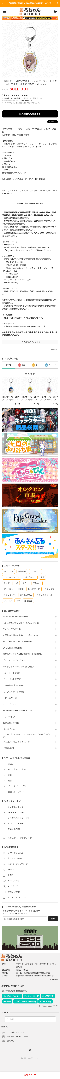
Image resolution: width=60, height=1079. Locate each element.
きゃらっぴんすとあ (12, 629)
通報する (54, 349)
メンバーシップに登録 (12, 98)
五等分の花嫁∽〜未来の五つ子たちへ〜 (21, 635)
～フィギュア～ (10, 717)
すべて (8, 365)
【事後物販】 (9, 748)
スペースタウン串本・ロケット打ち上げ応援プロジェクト (27, 735)
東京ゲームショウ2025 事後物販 (18, 641)
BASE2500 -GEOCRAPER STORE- (18, 710)
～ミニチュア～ (10, 704)
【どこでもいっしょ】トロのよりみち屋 (22, 623)
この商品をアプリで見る (30, 342)
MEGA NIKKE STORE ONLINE (15, 616)
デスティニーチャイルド (14, 660)
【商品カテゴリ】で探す (14, 685)
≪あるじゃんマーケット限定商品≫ (19, 667)
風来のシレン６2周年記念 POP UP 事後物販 (22, 654)
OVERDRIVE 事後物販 (12, 648)
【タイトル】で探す (12, 673)
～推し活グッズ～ (11, 698)
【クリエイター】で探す (14, 692)
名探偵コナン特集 (11, 723)
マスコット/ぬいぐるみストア (16, 742)
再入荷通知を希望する (30, 114)
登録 (53, 919)
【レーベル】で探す (12, 679)
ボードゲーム (9, 729)
